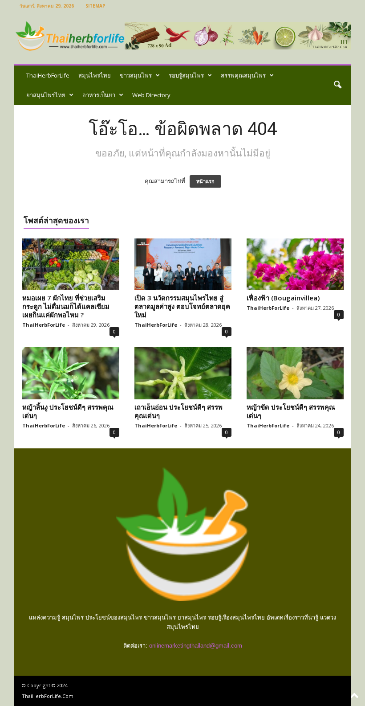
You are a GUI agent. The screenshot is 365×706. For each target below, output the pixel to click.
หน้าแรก (205, 181)
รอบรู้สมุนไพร (186, 75)
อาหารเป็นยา (98, 95)
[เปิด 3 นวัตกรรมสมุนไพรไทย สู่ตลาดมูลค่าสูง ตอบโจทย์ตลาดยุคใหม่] (182, 264)
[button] (337, 85)
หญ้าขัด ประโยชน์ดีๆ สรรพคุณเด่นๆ (291, 411)
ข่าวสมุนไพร (136, 75)
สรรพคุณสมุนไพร (243, 75)
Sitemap (95, 6)
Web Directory (151, 95)
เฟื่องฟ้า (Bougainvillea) (283, 297)
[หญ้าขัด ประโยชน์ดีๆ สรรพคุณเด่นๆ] (295, 373)
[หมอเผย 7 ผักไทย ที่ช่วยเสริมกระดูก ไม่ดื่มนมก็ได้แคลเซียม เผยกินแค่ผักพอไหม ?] (70, 264)
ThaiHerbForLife (47, 75)
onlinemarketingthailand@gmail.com (195, 645)
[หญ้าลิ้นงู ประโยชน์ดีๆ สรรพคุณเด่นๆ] (70, 373)
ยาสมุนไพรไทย (45, 95)
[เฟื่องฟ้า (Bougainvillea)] (295, 264)
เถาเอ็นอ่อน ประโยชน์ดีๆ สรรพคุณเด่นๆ (178, 411)
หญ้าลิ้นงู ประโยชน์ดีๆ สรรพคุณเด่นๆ (68, 411)
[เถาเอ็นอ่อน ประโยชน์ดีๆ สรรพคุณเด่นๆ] (182, 373)
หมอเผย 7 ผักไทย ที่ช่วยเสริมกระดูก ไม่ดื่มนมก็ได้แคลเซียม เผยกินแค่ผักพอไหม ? (66, 306)
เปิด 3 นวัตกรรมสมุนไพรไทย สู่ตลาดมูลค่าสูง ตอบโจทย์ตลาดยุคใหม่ (182, 306)
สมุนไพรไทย (94, 75)
